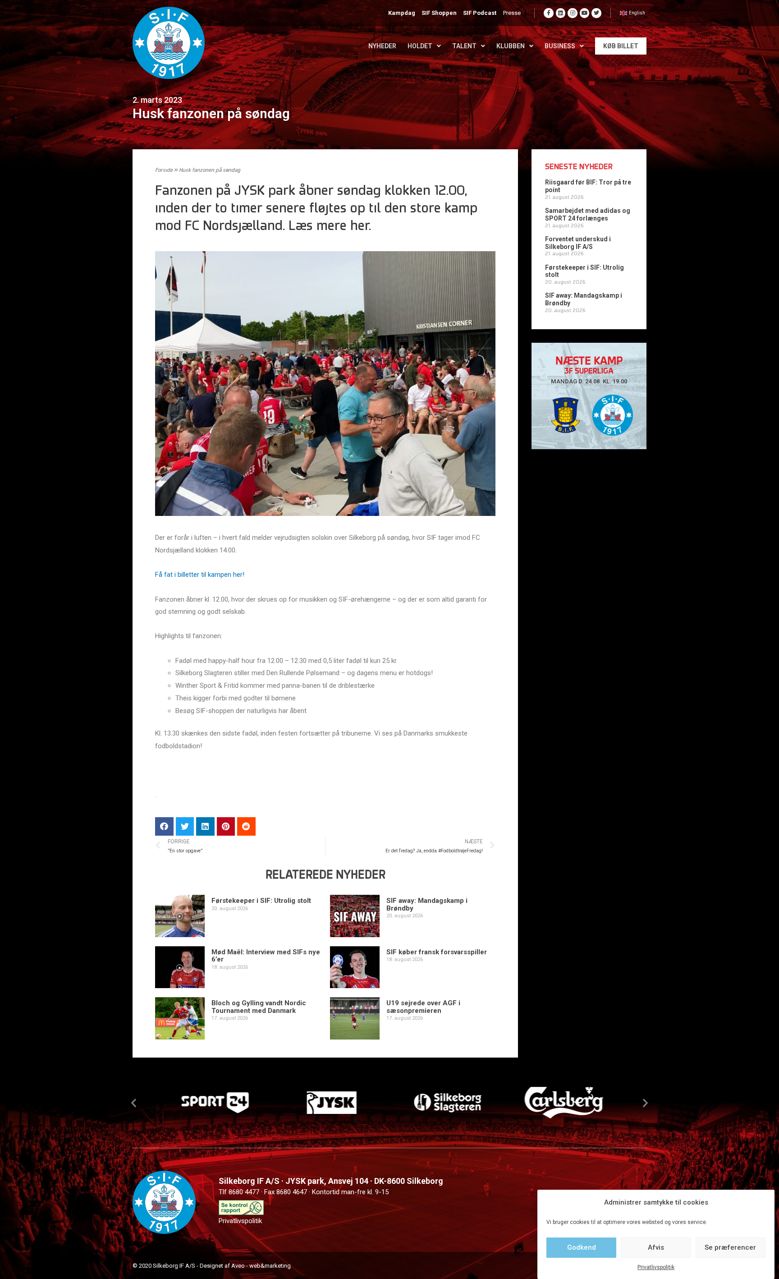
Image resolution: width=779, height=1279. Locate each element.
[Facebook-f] (549, 13)
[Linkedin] (561, 13)
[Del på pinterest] (226, 826)
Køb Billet (620, 46)
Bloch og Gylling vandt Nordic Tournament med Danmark (258, 1007)
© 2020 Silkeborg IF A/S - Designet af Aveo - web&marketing (212, 1265)
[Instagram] (572, 13)
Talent (464, 46)
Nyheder (382, 46)
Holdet (420, 46)
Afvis (656, 1247)
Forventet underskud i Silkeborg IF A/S (578, 242)
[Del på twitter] (185, 826)
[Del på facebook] (164, 826)
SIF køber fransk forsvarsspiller (436, 952)
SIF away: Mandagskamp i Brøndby (426, 904)
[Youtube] (585, 13)
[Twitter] (596, 13)
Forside (164, 170)
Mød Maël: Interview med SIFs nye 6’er (265, 956)
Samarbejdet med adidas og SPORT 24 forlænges (587, 214)
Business (560, 46)
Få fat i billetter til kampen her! (199, 574)
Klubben (510, 46)
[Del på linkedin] (205, 826)
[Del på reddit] (246, 826)
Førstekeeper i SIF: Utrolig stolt (261, 901)
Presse (512, 12)
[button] (133, 1103)
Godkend (581, 1247)
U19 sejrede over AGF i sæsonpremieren (423, 1007)
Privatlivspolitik (655, 1267)
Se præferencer (730, 1247)
